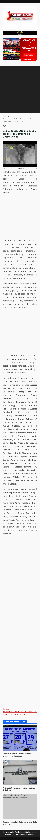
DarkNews (17, 835)
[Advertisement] (20, 32)
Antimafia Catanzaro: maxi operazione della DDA (20, 772)
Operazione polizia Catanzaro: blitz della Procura (20, 806)
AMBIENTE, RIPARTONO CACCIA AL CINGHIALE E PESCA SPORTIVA (20, 712)
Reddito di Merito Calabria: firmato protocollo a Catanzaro (20, 738)
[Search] (34, 111)
